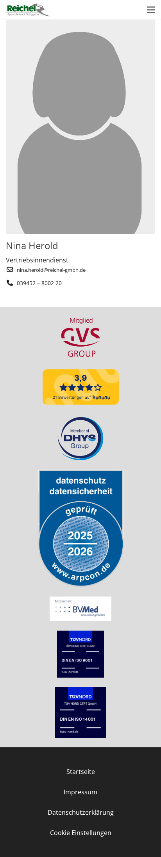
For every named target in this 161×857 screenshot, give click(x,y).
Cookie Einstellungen (80, 832)
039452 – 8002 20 (39, 283)
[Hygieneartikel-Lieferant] (28, 10)
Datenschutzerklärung (81, 812)
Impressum (80, 792)
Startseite (80, 771)
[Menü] (151, 10)
